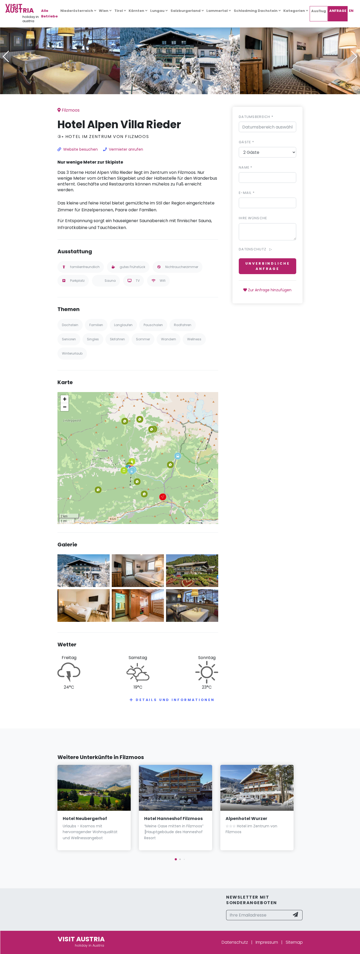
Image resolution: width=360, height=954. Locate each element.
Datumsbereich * (256, 117)
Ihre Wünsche (253, 218)
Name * (245, 167)
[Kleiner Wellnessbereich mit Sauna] (138, 605)
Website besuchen (80, 149)
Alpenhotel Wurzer (246, 818)
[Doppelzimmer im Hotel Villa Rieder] (83, 605)
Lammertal (217, 10)
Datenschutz (235, 942)
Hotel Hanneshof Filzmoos (173, 818)
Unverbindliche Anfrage (267, 266)
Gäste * (246, 142)
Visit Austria (19, 8)
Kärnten (136, 10)
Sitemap (294, 942)
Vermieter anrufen (126, 149)
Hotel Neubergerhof (85, 818)
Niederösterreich (76, 10)
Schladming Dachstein (256, 10)
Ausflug (318, 10)
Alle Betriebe (49, 13)
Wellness (194, 339)
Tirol (118, 10)
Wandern (168, 339)
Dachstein (70, 325)
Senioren (69, 339)
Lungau (157, 10)
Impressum (267, 942)
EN (351, 10)
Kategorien (294, 10)
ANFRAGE (337, 10)
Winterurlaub (72, 353)
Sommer (143, 339)
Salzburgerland (186, 10)
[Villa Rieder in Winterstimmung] (180, 56)
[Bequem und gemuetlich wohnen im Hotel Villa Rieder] (300, 56)
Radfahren (182, 325)
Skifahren (117, 339)
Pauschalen (153, 325)
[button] (180, 90)
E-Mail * (247, 192)
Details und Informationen (175, 700)
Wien (103, 10)
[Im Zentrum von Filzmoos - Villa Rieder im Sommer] (192, 570)
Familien (96, 325)
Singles (93, 339)
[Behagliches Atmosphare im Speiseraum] (60, 56)
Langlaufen (123, 325)
